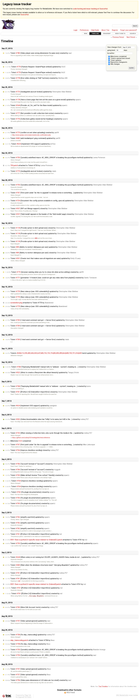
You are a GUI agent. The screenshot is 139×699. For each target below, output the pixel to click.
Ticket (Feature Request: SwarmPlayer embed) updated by (35, 67)
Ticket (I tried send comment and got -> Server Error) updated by (45, 320)
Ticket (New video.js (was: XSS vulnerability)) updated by (41, 291)
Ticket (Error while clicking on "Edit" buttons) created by (36, 78)
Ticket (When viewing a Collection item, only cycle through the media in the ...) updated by (48, 433)
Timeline (95, 33)
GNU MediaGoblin (122, 695)
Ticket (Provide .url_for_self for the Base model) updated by (36, 105)
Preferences (84, 30)
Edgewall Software (24, 697)
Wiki (85, 33)
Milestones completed (118, 56)
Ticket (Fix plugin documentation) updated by (30, 498)
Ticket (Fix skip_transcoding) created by (27, 644)
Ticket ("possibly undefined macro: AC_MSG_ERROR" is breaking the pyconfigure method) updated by (55, 158)
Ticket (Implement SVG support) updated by (30, 144)
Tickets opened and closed (120, 58)
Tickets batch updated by (60, 353)
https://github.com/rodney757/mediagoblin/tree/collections (31, 437)
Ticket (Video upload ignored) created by (28, 675)
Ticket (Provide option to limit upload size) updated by (40, 233)
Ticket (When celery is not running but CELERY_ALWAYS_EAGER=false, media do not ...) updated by (52, 557)
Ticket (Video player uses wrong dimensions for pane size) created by (38, 53)
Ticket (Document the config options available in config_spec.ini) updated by (49, 201)
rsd (19, 581)
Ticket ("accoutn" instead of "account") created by (32, 470)
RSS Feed (71, 692)
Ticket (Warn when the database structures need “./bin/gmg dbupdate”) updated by (46, 565)
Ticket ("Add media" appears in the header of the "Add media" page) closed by (49, 214)
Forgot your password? (128, 30)
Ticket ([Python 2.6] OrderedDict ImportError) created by (33, 593)
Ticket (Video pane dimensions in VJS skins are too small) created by (38, 680)
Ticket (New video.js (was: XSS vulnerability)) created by (36, 306)
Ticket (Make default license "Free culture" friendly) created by (37, 475)
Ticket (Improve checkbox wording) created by (31, 486)
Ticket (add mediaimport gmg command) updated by (32, 138)
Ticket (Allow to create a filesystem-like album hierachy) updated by (42, 372)
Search (133, 33)
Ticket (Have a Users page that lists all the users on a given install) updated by (43, 100)
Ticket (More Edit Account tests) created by (31, 607)
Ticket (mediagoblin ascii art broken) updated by (38, 92)
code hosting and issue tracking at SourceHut (90, 9)
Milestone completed (18, 441)
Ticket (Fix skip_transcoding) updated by (30, 635)
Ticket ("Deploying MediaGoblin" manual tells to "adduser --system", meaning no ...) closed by (55, 367)
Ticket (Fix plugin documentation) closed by (30, 492)
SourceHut (25, 15)
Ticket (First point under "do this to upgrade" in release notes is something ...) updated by (54, 193)
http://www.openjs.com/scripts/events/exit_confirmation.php (31, 135)
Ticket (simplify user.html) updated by (27, 517)
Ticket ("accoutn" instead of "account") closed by (39, 464)
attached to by (29, 165)
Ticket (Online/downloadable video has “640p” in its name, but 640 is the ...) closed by (47, 419)
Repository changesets (118, 62)
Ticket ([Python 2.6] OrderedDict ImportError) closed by (41, 392)
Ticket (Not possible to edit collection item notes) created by (36, 113)
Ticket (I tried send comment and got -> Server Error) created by (37, 339)
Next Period (131, 37)
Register (115, 30)
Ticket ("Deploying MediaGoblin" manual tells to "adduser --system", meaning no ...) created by (48, 386)
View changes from (114, 47)
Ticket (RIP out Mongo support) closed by (36, 208)
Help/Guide (95, 30)
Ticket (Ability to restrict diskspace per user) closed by (40, 253)
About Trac (105, 30)
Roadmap (107, 33)
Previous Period (118, 37)
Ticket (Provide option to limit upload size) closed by (40, 228)
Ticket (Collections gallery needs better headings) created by (36, 119)
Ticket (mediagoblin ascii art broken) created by (30, 171)
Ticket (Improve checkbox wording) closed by (32, 450)
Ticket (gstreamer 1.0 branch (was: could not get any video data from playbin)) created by (51, 278)
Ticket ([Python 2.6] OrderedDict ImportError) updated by (33, 534)
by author (111, 53)
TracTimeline (103, 686)
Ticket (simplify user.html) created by (27, 528)
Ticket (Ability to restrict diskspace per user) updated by (41, 247)
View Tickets (120, 33)
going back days (117, 50)
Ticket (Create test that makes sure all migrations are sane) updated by (43, 258)
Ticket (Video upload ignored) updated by (27, 621)
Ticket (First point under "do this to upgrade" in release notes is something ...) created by (50, 445)
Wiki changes (115, 64)
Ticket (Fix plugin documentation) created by (30, 503)
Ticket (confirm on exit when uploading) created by (32, 133)
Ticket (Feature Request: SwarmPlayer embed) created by (35, 72)
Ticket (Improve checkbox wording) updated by (31, 481)
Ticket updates (115, 60)
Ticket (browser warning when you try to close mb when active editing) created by (44, 272)
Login (75, 30)
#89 (36, 238)
